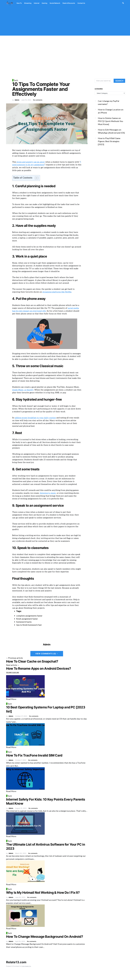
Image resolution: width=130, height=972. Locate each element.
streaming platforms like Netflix (56, 292)
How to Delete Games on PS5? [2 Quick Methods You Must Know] (110, 121)
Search (119, 81)
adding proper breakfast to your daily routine (35, 418)
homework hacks (24, 622)
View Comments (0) (45, 653)
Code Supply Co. (26, 966)
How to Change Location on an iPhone (110, 111)
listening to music (48, 493)
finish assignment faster (27, 618)
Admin (17, 100)
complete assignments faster (29, 615)
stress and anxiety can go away (31, 162)
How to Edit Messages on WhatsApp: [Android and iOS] (111, 131)
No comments (37, 100)
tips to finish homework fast (29, 625)
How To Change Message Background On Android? (44, 937)
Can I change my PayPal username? (108, 102)
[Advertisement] (65, 21)
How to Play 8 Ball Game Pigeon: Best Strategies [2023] (109, 141)
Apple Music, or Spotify (22, 390)
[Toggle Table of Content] (35, 178)
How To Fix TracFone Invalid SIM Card (34, 755)
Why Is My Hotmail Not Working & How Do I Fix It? (43, 893)
